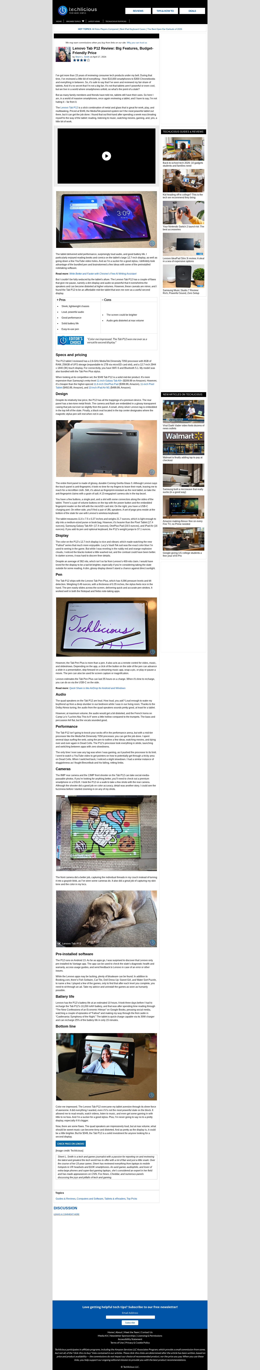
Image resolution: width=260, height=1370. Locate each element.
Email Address (130, 1313)
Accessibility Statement (130, 1339)
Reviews (138, 10)
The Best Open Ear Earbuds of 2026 (164, 29)
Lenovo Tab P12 (69, 107)
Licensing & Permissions (149, 1335)
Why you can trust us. (137, 42)
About (119, 1332)
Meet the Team (131, 1332)
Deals (192, 10)
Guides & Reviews (66, 1198)
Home (59, 21)
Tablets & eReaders (114, 1198)
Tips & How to (165, 10)
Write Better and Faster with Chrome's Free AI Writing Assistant (102, 273)
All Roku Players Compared (105, 29)
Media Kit (103, 1335)
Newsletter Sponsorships (123, 1335)
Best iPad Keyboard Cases (132, 29)
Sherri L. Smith (82, 57)
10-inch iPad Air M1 (99, 387)
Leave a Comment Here (66, 1214)
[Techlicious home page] (77, 15)
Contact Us (147, 1332)
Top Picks (132, 1198)
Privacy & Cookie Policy (137, 1342)
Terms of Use (117, 1342)
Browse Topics (73, 21)
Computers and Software (90, 1198)
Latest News (94, 21)
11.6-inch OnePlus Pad (106, 384)
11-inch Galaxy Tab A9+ (109, 380)
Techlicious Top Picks (115, 21)
